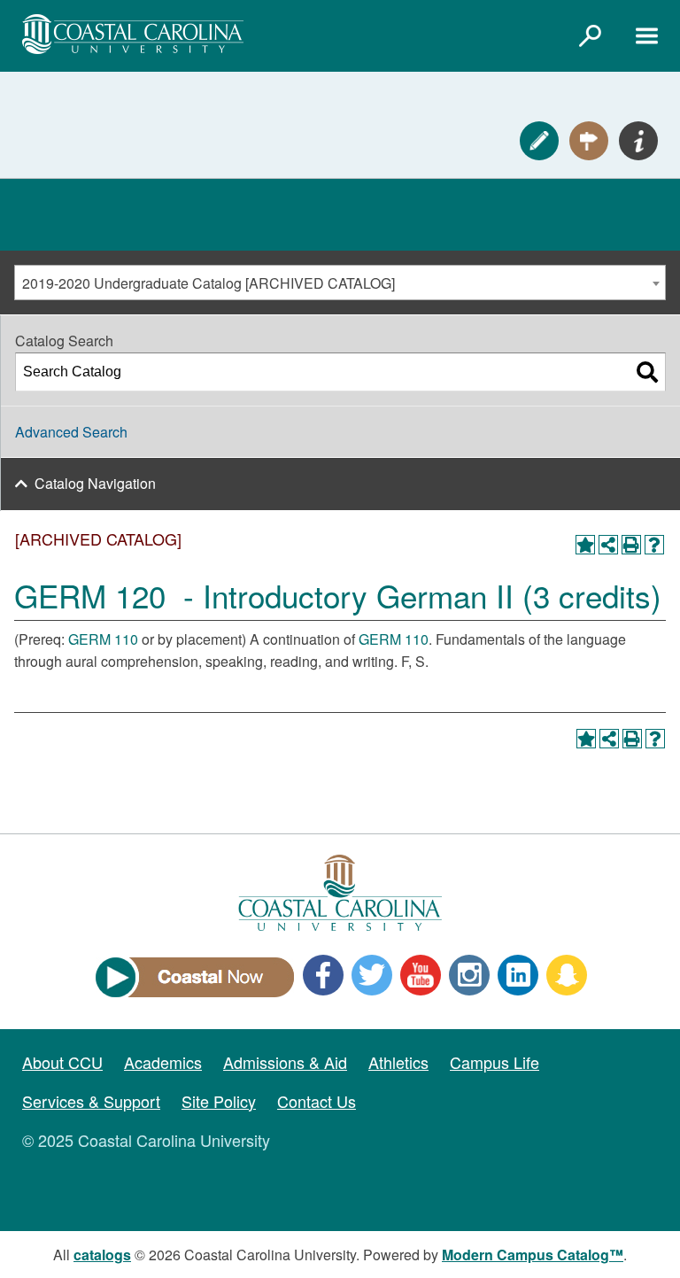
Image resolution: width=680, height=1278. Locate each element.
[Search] (647, 371)
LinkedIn (518, 975)
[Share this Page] (608, 544)
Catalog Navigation (95, 483)
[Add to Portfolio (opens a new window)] (585, 544)
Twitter (372, 975)
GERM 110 (103, 639)
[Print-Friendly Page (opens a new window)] (631, 544)
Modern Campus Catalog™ (532, 1254)
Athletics (398, 1061)
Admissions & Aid (285, 1061)
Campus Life (494, 1061)
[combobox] (340, 282)
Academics (163, 1061)
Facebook (323, 975)
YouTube (420, 975)
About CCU (62, 1061)
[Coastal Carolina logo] (132, 34)
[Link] (590, 35)
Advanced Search (71, 432)
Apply (539, 141)
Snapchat (566, 975)
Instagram (469, 975)
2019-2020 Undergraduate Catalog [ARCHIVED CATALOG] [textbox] (208, 283)
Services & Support (91, 1100)
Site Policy (219, 1100)
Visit (589, 141)
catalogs (102, 1254)
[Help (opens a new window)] (654, 544)
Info (638, 141)
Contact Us (316, 1100)
